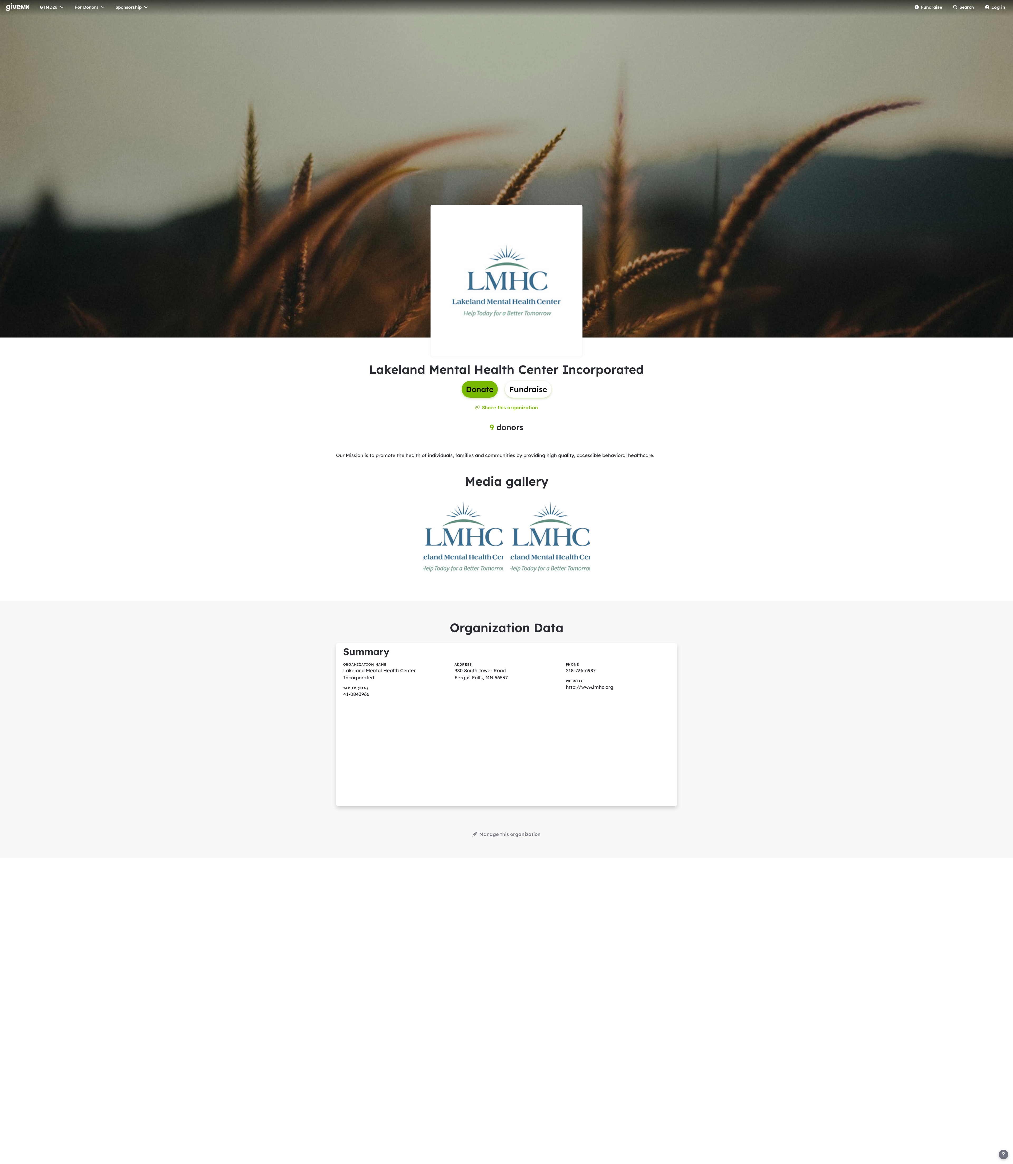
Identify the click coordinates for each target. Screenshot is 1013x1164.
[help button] (1003, 1154)
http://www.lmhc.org (589, 687)
